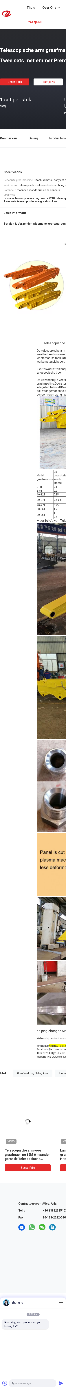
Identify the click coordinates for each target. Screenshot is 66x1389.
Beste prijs (15, 82)
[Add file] (4, 1383)
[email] (21, 1227)
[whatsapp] (32, 1227)
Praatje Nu (48, 82)
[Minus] (61, 1302)
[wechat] (42, 1227)
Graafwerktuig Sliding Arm (32, 1073)
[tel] (62, 1227)
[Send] (61, 1383)
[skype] (52, 1227)
